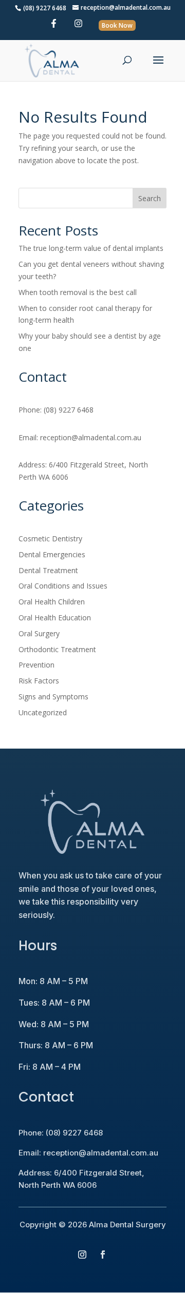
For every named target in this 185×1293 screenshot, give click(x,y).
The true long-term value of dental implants (90, 248)
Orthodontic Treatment (57, 649)
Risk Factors (38, 680)
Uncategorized (42, 712)
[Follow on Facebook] (103, 1254)
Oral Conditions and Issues (62, 586)
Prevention (36, 665)
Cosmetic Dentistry (50, 538)
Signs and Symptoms (53, 696)
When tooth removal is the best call (77, 292)
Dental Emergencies (51, 554)
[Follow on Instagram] (82, 1254)
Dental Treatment (48, 570)
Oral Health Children (51, 601)
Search (149, 198)
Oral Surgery (39, 633)
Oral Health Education (54, 617)
